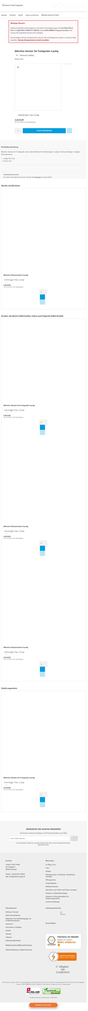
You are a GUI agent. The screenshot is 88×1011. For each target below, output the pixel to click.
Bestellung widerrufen (43, 1005)
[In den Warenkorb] (42, 297)
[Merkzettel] (72, 5)
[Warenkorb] (77, 5)
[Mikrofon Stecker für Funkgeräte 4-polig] (43, 735)
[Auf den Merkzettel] (69, 130)
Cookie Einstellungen (53, 902)
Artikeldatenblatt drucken (11, 174)
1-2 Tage (36, 115)
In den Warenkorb (44, 131)
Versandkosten (31, 122)
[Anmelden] (66, 5)
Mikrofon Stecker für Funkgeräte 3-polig (19, 405)
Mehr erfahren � (66, 943)
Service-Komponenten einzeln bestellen (33, 40)
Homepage (37, 177)
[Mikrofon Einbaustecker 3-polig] (43, 484)
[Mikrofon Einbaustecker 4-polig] (43, 232)
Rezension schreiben (27, 55)
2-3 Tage (21, 280)
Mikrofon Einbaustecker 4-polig (16, 275)
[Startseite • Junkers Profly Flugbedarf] (12, 5)
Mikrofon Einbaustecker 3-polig (16, 526)
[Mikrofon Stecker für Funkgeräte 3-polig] (43, 363)
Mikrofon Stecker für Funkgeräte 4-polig (19, 778)
